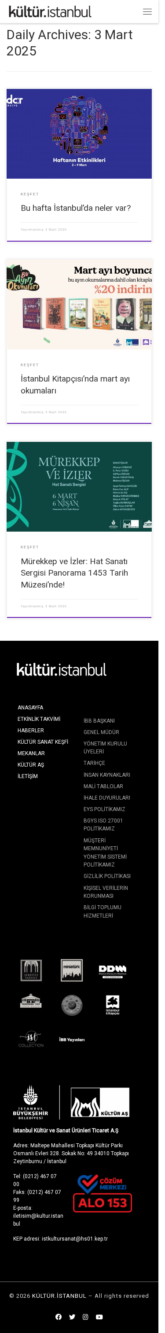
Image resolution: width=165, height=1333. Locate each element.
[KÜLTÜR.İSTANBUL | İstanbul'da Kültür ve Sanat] (50, 10)
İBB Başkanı (99, 721)
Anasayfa (30, 708)
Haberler (31, 730)
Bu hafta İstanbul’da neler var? (76, 208)
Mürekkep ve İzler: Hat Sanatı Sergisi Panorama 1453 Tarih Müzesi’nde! (74, 573)
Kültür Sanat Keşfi (43, 742)
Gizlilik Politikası (107, 876)
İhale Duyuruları (107, 798)
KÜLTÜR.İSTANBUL (59, 1296)
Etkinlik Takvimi (39, 719)
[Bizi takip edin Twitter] (72, 1317)
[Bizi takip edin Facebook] (58, 1317)
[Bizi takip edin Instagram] (85, 1317)
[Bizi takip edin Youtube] (99, 1317)
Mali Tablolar (103, 786)
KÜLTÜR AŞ (31, 765)
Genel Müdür (101, 732)
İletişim (28, 776)
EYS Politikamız (104, 809)
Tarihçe (94, 763)
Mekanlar (31, 753)
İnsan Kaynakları (107, 775)
